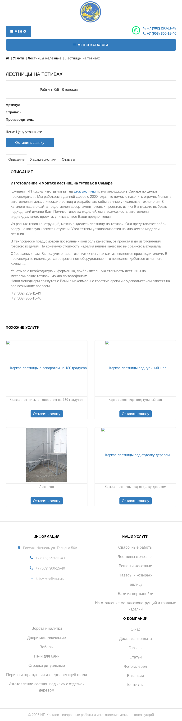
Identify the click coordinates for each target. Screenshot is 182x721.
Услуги (18, 58)
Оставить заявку (30, 142)
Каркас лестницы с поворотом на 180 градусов (46, 400)
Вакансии (135, 676)
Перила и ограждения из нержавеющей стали (46, 675)
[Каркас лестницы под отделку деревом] (135, 454)
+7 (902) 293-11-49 (161, 28)
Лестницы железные (44, 58)
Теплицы (135, 584)
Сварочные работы (135, 547)
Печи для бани (46, 656)
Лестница (46, 487)
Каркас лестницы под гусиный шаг (136, 400)
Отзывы (135, 648)
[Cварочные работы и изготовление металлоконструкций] (91, 12)
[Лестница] (46, 454)
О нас (136, 629)
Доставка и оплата (135, 639)
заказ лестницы (85, 191)
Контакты (135, 685)
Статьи (135, 657)
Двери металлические (46, 638)
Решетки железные (135, 566)
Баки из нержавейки (135, 594)
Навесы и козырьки (135, 575)
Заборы (47, 647)
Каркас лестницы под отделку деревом (135, 487)
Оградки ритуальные (46, 665)
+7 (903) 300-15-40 (161, 33)
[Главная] (7, 58)
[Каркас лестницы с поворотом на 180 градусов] (46, 367)
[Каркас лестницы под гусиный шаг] (135, 367)
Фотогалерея (135, 666)
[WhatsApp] (136, 30)
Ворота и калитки (47, 628)
